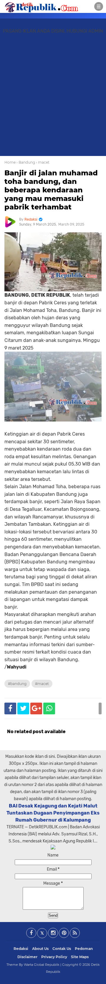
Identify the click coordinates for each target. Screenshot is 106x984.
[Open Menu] (98, 6)
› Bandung (25, 162)
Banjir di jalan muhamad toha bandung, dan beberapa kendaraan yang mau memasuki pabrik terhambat (51, 190)
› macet (42, 162)
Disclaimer (27, 957)
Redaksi (21, 948)
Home (10, 162)
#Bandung (17, 683)
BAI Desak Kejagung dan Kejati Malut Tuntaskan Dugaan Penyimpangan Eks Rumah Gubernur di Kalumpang (53, 813)
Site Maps (80, 957)
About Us (40, 948)
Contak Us (61, 948)
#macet (42, 683)
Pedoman (84, 948)
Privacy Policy (54, 957)
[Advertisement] (53, 97)
